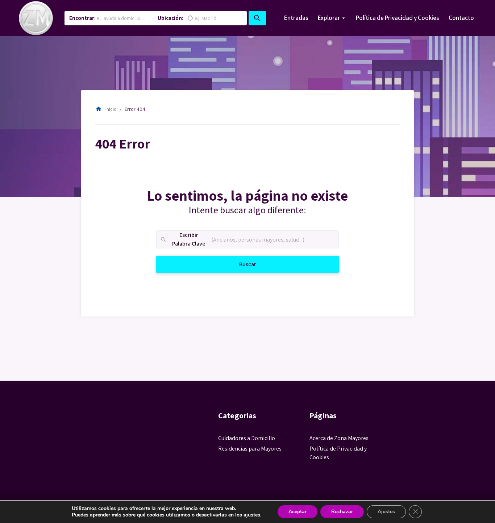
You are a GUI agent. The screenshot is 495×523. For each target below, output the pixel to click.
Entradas (296, 18)
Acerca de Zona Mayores (339, 438)
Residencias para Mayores (250, 448)
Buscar (256, 264)
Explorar (329, 18)
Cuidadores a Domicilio (246, 438)
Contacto (461, 18)
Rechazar (342, 511)
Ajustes (386, 511)
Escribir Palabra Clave (182, 239)
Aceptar (297, 511)
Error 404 (135, 109)
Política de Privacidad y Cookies (397, 18)
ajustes (252, 515)
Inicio (106, 109)
